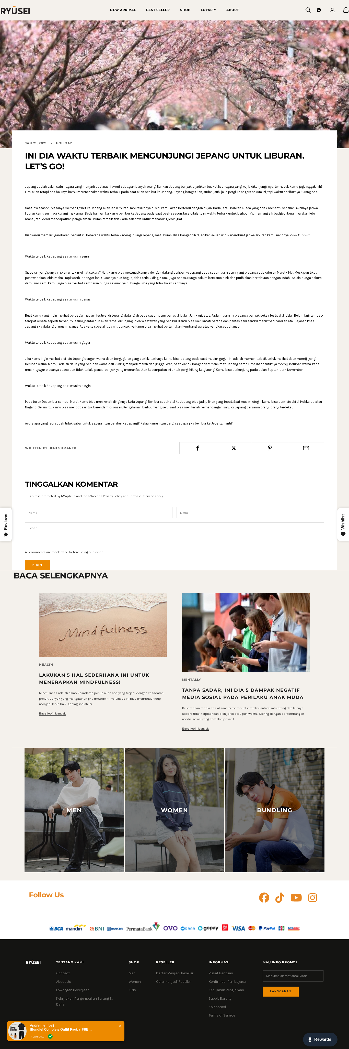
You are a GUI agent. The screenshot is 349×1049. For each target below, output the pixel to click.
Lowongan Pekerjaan (72, 990)
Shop (185, 10)
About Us (63, 981)
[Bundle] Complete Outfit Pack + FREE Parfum (62, 1029)
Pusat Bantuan (221, 973)
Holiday (64, 143)
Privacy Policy (112, 496)
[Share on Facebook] (198, 448)
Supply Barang (220, 998)
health (46, 664)
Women (135, 981)
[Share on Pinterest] (270, 448)
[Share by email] (306, 448)
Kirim (37, 564)
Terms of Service (141, 496)
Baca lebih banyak (52, 713)
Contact (63, 973)
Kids (132, 990)
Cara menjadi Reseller (173, 981)
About (232, 10)
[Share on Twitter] (234, 448)
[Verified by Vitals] (50, 1036)
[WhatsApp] (318, 10)
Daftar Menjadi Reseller (174, 973)
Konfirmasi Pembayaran (228, 981)
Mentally (191, 680)
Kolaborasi (217, 1007)
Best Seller (158, 10)
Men (132, 973)
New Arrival (123, 10)
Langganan (280, 991)
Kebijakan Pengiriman (226, 990)
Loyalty (208, 10)
